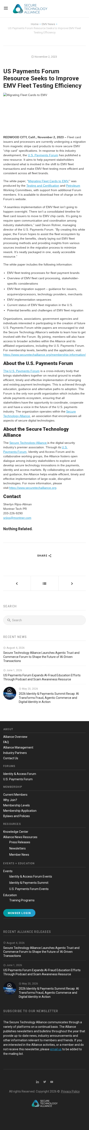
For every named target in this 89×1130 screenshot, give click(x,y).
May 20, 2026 (29, 688)
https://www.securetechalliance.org (32, 487)
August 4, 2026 (15, 647)
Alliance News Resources (20, 837)
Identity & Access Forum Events (30, 876)
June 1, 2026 (14, 670)
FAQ (6, 742)
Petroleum (73, 185)
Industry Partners (15, 753)
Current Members (15, 794)
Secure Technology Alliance (28, 442)
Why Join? (10, 800)
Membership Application (20, 810)
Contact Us (10, 758)
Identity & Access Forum (19, 774)
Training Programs (22, 900)
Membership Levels (16, 805)
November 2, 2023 (45, 56)
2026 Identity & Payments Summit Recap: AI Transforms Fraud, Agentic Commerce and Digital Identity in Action (49, 698)
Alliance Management (18, 747)
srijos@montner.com (17, 517)
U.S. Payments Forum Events (29, 889)
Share (42, 555)
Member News (19, 854)
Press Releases (19, 842)
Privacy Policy (70, 1091)
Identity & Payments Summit (28, 882)
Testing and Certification (42, 185)
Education (10, 895)
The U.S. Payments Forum (21, 371)
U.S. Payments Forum (43, 155)
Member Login (19, 913)
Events (8, 871)
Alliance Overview (15, 736)
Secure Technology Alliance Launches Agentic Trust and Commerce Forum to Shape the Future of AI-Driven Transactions (41, 657)
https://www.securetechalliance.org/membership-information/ (44, 354)
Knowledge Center (15, 831)
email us (56, 1049)
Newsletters (17, 848)
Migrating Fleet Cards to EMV (48, 181)
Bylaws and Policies (16, 816)
